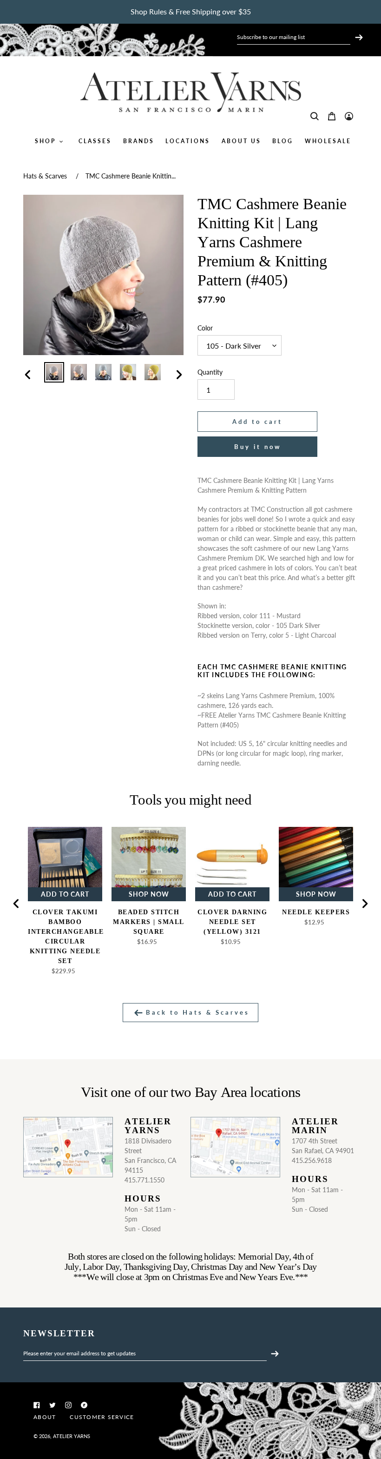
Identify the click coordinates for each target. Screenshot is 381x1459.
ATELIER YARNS (71, 1436)
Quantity (210, 372)
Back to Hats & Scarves (196, 1012)
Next (364, 903)
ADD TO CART (65, 894)
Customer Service (102, 1416)
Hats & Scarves (45, 176)
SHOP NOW (149, 894)
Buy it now (257, 446)
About (44, 1416)
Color (205, 328)
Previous (16, 903)
